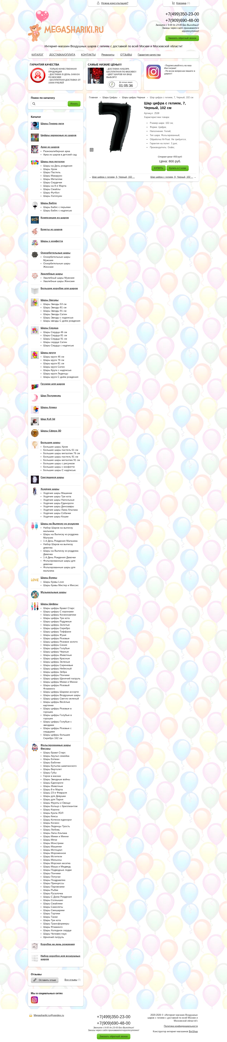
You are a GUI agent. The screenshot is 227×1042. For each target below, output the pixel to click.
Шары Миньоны (52, 859)
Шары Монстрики (53, 843)
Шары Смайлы (51, 189)
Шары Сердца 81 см (55, 335)
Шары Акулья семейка (56, 755)
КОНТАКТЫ (88, 54)
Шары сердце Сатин (55, 342)
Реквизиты (107, 54)
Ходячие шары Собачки (57, 513)
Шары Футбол (51, 192)
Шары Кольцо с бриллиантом (60, 806)
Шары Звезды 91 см (55, 310)
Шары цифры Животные (57, 655)
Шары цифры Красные (56, 658)
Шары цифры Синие (55, 644)
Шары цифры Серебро (56, 628)
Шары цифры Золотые (56, 624)
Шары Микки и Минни (56, 836)
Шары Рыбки (50, 890)
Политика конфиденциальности (181, 1026)
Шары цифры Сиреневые (58, 665)
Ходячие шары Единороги (58, 503)
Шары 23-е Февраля (55, 792)
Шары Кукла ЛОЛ (53, 812)
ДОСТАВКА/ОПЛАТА (62, 54)
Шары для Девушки (54, 796)
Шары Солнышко (53, 900)
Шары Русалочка (53, 893)
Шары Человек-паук (55, 933)
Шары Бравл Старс (54, 752)
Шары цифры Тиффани (57, 631)
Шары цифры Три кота (56, 618)
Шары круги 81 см (53, 363)
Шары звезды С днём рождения (61, 320)
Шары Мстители (52, 856)
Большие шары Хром (55, 446)
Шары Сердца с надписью (58, 345)
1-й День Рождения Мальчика (60, 540)
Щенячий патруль (53, 937)
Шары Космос (51, 822)
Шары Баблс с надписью (57, 210)
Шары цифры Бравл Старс (58, 608)
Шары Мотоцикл (52, 849)
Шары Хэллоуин (52, 195)
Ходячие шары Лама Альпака (60, 509)
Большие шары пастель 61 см (60, 449)
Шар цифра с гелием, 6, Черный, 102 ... (113, 177)
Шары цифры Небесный (57, 668)
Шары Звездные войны (56, 779)
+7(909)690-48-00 (182, 20)
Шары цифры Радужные (57, 621)
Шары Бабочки (51, 762)
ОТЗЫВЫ (126, 54)
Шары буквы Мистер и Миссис (61, 585)
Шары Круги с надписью (57, 370)
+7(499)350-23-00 (182, 14)
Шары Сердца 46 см (55, 332)
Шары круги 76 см (53, 360)
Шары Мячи (50, 839)
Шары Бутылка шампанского (60, 765)
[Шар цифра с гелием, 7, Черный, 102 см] (114, 126)
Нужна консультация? (114, 3)
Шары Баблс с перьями (57, 207)
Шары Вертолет (52, 769)
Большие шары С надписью (59, 470)
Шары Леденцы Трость (56, 826)
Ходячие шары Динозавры (58, 506)
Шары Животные (53, 786)
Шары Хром (50, 169)
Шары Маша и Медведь (57, 866)
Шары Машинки (52, 846)
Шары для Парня (53, 799)
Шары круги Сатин (54, 366)
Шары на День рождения (57, 165)
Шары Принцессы (53, 883)
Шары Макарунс (52, 175)
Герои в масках (52, 776)
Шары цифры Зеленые (56, 661)
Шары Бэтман (51, 759)
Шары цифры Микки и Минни (60, 681)
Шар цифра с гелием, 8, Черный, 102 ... (171, 177)
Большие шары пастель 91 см (60, 456)
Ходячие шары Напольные (58, 499)
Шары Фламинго (53, 926)
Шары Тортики (51, 913)
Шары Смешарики (54, 910)
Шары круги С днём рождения (60, 376)
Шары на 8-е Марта (54, 185)
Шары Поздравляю (54, 880)
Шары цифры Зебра (55, 671)
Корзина (181, 3)
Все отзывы (71, 979)
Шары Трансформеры (56, 923)
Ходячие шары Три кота (57, 496)
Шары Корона (51, 809)
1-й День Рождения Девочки (59, 557)
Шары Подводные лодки (57, 869)
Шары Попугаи (51, 876)
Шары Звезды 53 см (55, 304)
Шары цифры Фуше (54, 635)
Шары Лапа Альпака (55, 833)
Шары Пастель (51, 172)
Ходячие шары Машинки (57, 493)
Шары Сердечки (52, 182)
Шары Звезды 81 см (55, 307)
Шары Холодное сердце (57, 930)
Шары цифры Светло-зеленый (61, 698)
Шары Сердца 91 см (55, 338)
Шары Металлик (52, 179)
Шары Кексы (50, 816)
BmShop (193, 1031)
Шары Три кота (52, 920)
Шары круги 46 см (53, 356)
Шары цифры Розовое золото (60, 641)
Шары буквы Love (53, 581)
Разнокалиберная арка (56, 151)
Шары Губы (50, 772)
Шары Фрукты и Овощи (56, 802)
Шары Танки (50, 916)
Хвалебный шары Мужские (58, 277)
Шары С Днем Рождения (57, 896)
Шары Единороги (53, 782)
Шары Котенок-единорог (57, 819)
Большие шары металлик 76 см (61, 453)
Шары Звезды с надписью (58, 317)
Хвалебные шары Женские (59, 281)
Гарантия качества (149, 54)
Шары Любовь (51, 829)
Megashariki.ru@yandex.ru (49, 1015)
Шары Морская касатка (56, 863)
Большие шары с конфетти (59, 466)
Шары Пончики (52, 873)
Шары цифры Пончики (56, 675)
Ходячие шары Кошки (55, 516)
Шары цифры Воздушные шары (61, 695)
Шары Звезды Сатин (55, 314)
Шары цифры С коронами (58, 611)
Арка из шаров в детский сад (60, 154)
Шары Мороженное (54, 853)
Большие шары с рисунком (59, 463)
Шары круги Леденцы (55, 373)
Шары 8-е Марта (53, 789)
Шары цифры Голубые (56, 648)
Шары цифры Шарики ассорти (61, 691)
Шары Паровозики (54, 886)
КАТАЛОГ (37, 54)
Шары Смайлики (53, 903)
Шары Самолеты (53, 906)
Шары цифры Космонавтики (59, 614)
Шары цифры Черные (56, 651)
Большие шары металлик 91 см (61, 460)
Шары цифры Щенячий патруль (61, 678)
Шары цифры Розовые (56, 638)
